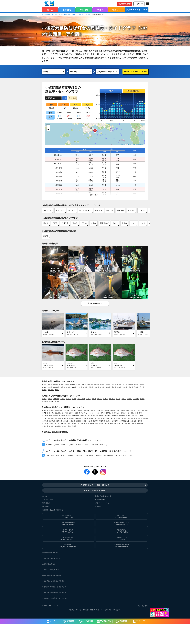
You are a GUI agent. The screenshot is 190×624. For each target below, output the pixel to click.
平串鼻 (101, 423)
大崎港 (84, 421)
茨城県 (102, 384)
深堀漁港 (124, 413)
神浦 (69, 426)
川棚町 (129, 399)
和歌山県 (56, 387)
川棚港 (123, 410)
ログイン (139, 4)
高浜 (69, 423)
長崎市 (45, 223)
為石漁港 (63, 423)
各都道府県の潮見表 (49, 587)
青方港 (55, 416)
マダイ (100, 10)
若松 (136, 413)
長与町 (57, 401)
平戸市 (55, 223)
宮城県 (67, 384)
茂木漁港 (45, 416)
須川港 (141, 413)
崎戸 (127, 410)
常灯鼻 (101, 416)
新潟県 (108, 384)
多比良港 (145, 410)
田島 (111, 423)
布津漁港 (85, 418)
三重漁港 (82, 413)
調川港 (71, 413)
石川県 (119, 384)
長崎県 (81, 14)
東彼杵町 (45, 401)
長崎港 (80, 410)
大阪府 (44, 387)
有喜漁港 (45, 410)
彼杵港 (68, 416)
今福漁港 (62, 416)
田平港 (138, 410)
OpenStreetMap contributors (136, 144)
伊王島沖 (45, 413)
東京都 (84, 384)
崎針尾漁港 (94, 423)
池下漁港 (115, 421)
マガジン (116, 10)
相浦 (76, 413)
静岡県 (136, 384)
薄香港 (134, 423)
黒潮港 (78, 421)
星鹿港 (128, 416)
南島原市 (112, 399)
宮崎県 (44, 390)
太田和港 (83, 416)
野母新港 (58, 418)
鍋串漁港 (131, 413)
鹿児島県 (51, 390)
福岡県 (119, 387)
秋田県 (61, 384)
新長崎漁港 (58, 410)
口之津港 (65, 413)
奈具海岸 (98, 210)
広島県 (68, 387)
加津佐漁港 (75, 416)
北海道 (44, 384)
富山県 (113, 384)
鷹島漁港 (58, 413)
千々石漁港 (100, 410)
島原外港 (135, 416)
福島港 (93, 410)
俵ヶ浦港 (51, 418)
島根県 (91, 387)
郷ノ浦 (95, 416)
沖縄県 (57, 390)
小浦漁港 (109, 210)
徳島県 (108, 387)
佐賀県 (45, 236)
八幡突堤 (102, 421)
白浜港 (90, 421)
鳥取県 (85, 387)
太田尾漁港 (131, 418)
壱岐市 (142, 223)
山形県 (72, 384)
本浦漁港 (131, 210)
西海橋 (51, 410)
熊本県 (136, 387)
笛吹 (87, 423)
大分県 (142, 387)
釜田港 (95, 421)
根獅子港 (59, 421)
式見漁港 (128, 423)
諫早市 (93, 223)
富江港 (90, 416)
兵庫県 (50, 387)
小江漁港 (106, 418)
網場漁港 (65, 418)
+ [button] (48, 126)
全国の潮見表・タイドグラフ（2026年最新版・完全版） (59, 14)
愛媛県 (113, 387)
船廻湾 (64, 426)
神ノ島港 (45, 421)
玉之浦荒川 (98, 418)
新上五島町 (104, 223)
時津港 (145, 418)
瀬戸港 (108, 413)
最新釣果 (67, 10)
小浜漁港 (66, 410)
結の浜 (133, 410)
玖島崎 (51, 426)
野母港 (74, 426)
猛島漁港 (58, 426)
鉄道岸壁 (120, 210)
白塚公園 (133, 421)
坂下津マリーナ (85, 210)
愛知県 (130, 384)
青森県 (50, 384)
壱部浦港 (140, 423)
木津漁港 (45, 426)
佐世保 (51, 413)
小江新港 (72, 421)
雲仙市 (118, 399)
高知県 (96, 387)
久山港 (141, 416)
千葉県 (96, 384)
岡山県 (74, 387)
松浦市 (133, 223)
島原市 (124, 223)
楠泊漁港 (45, 423)
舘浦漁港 (74, 410)
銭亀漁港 (142, 210)
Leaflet (123, 144)
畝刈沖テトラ (118, 423)
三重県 (142, 384)
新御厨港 (139, 418)
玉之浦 (57, 423)
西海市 (84, 223)
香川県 (102, 387)
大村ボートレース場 (93, 413)
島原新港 (86, 410)
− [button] (48, 129)
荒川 (50, 416)
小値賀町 (87, 14)
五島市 (75, 223)
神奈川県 (84, 10)
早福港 (91, 418)
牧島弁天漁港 (115, 410)
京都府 (62, 387)
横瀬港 (107, 423)
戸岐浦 (107, 410)
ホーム (50, 10)
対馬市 (124, 399)
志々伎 (118, 418)
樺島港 (71, 418)
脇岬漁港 (52, 421)
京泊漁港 (115, 416)
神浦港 (124, 418)
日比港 (44, 418)
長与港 (103, 413)
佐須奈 (74, 423)
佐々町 (51, 401)
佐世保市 (65, 223)
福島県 (78, 384)
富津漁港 (108, 416)
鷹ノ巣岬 (71, 210)
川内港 (65, 421)
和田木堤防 (60, 210)
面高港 (51, 423)
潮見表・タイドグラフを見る (135, 71)
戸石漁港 (78, 418)
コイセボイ (47, 210)
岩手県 (55, 384)
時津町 (142, 399)
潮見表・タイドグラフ (136, 9)
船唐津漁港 (116, 413)
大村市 (115, 223)
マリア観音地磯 (124, 421)
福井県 (125, 384)
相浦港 (140, 421)
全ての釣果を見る (95, 303)
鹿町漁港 (122, 416)
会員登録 (125, 4)
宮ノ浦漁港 (81, 423)
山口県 (80, 387)
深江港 (113, 418)
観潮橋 (108, 421)
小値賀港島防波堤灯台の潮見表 (73, 28)
